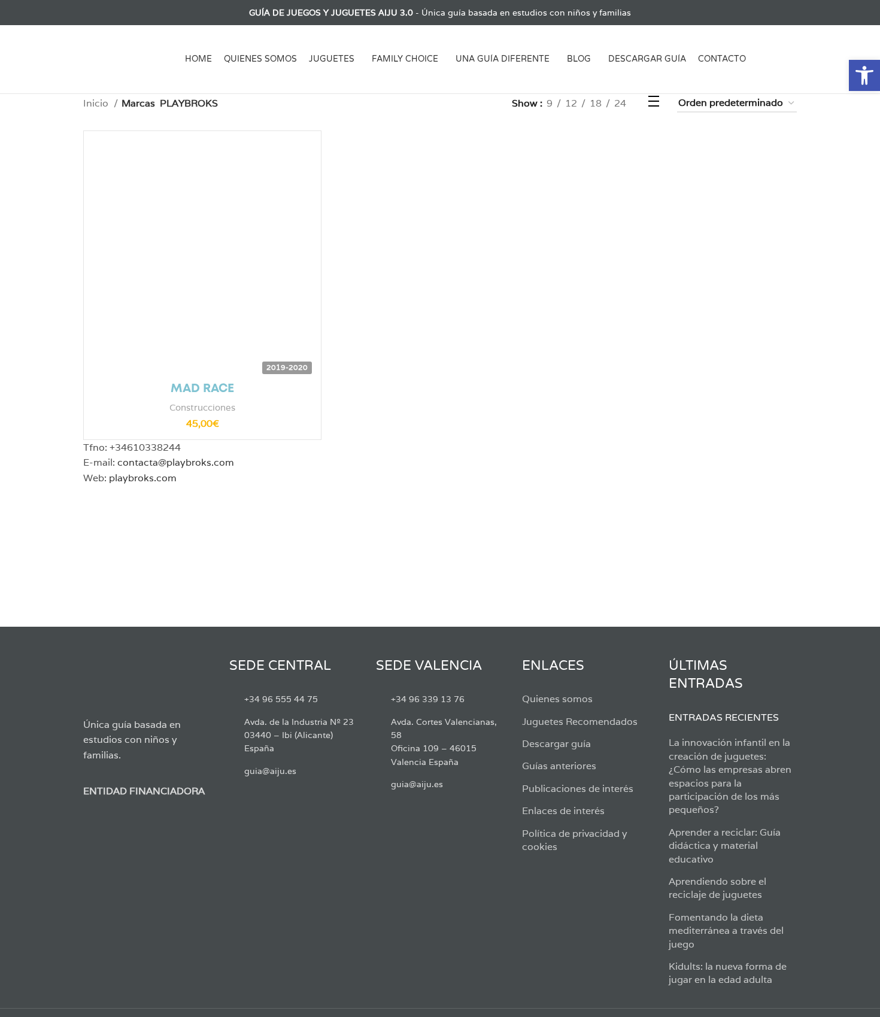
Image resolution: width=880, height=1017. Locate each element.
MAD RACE (202, 388)
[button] (864, 75)
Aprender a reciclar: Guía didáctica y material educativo (725, 846)
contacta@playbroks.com (175, 462)
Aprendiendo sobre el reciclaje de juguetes (717, 888)
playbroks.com (143, 478)
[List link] (293, 699)
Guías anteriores (559, 766)
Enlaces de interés (563, 811)
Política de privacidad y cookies (574, 840)
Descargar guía (556, 743)
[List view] (653, 103)
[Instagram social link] (118, 12)
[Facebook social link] (90, 12)
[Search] (792, 59)
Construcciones (202, 407)
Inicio (97, 103)
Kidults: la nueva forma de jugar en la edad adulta (728, 973)
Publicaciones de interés (577, 788)
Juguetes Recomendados (580, 721)
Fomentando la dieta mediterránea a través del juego (726, 931)
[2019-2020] (202, 249)
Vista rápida (303, 159)
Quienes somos (557, 699)
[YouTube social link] (131, 12)
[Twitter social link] (104, 12)
